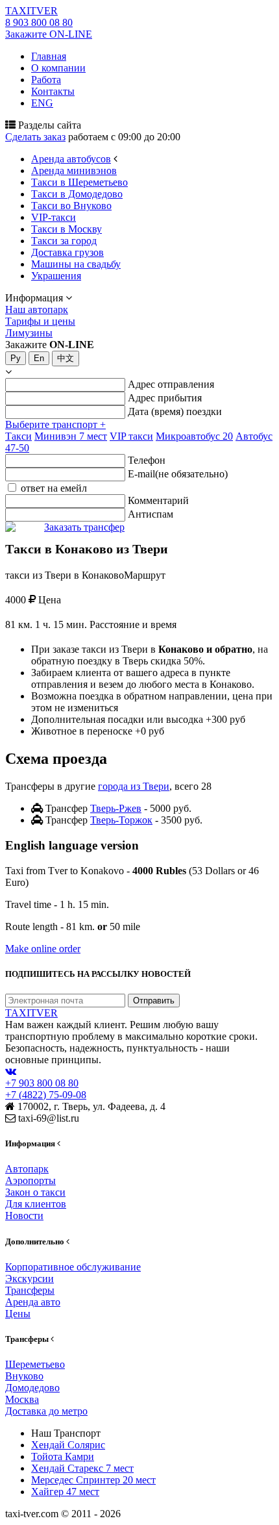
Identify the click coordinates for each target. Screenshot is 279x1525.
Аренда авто (32, 1301)
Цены (17, 1313)
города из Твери (133, 786)
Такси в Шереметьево (79, 182)
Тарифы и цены (40, 321)
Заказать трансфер (84, 527)
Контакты (53, 91)
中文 (65, 358)
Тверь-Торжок (121, 820)
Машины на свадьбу (76, 264)
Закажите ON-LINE (48, 34)
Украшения (56, 275)
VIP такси (131, 436)
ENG (42, 102)
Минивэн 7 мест (70, 436)
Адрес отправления (171, 384)
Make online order (42, 948)
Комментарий (158, 500)
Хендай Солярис (68, 1444)
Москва (22, 1399)
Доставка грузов (67, 252)
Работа (46, 79)
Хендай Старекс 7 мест (82, 1468)
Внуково (24, 1375)
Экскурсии (29, 1278)
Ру (15, 358)
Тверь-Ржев (115, 808)
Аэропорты (30, 1180)
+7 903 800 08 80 (42, 1083)
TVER (31, 10)
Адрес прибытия (165, 397)
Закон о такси (35, 1192)
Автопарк (27, 1168)
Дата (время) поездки (175, 411)
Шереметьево (35, 1364)
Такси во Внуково (71, 205)
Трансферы (30, 1290)
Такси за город (64, 240)
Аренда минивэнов (74, 170)
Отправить (154, 1000)
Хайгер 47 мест (65, 1491)
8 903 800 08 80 (39, 22)
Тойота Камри (62, 1456)
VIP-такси (53, 217)
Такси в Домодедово (77, 193)
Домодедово (32, 1387)
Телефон (146, 460)
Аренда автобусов (71, 158)
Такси (18, 436)
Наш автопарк (36, 309)
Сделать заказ (35, 136)
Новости (24, 1215)
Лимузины (29, 332)
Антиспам (150, 514)
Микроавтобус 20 (194, 436)
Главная (48, 56)
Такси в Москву (66, 228)
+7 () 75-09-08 (45, 1094)
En (39, 358)
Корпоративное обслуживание (73, 1266)
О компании (58, 67)
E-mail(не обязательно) (178, 473)
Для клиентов (35, 1203)
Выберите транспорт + (55, 424)
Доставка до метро (46, 1411)
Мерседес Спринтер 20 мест (93, 1479)
